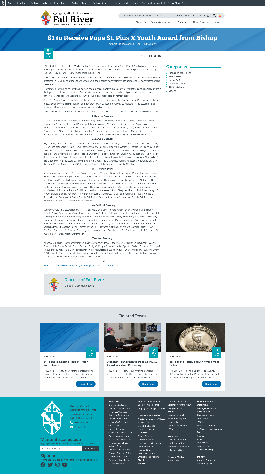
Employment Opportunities (151, 408)
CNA (199, 439)
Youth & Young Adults (178, 418)
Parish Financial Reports (119, 436)
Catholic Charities (80, 3)
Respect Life (174, 422)
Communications (146, 439)
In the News (175, 76)
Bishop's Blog (176, 80)
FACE (170, 429)
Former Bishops (116, 429)
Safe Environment (146, 453)
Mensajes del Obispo (180, 72)
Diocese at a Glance (118, 405)
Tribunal (142, 463)
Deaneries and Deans (118, 456)
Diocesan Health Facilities (125, 3)
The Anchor (203, 418)
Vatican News (203, 446)
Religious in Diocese (177, 450)
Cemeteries (143, 432)
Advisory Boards (116, 463)
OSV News (202, 442)
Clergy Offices (145, 436)
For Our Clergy (201, 15)
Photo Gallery (176, 87)
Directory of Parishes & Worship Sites (143, 15)
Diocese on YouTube (207, 425)
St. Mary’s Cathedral (118, 422)
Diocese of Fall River (17, 3)
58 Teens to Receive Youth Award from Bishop (194, 363)
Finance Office (145, 450)
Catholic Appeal (204, 463)
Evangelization (61, 3)
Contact (170, 15)
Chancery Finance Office (120, 432)
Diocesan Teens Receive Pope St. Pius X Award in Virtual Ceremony (132, 363)
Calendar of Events (206, 415)
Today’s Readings (205, 449)
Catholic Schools (101, 3)
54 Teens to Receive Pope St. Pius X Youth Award (66, 363)
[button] (220, 15)
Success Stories (177, 83)
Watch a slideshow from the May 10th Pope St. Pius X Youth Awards (81, 265)
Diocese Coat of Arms (119, 408)
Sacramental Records (148, 405)
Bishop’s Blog (114, 446)
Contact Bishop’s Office (120, 453)
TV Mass (201, 422)
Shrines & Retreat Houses (150, 401)
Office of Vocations (177, 401)
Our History (114, 425)
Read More (85, 383)
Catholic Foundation (41, 3)
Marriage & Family (176, 415)
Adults (171, 411)
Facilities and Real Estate (150, 446)
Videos (172, 90)
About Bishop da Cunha (119, 439)
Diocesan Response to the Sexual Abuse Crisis (164, 3)
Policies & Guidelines (118, 460)
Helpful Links (184, 15)
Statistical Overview (118, 412)
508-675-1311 (82, 422)
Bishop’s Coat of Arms (119, 449)
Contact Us (81, 427)
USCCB (200, 436)
